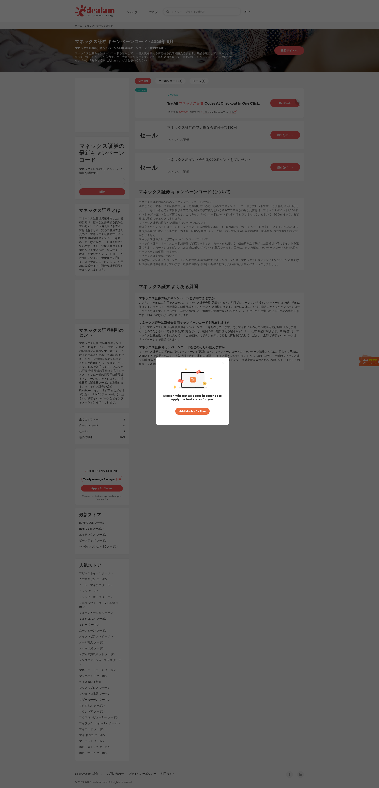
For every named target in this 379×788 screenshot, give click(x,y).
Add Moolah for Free (192, 411)
